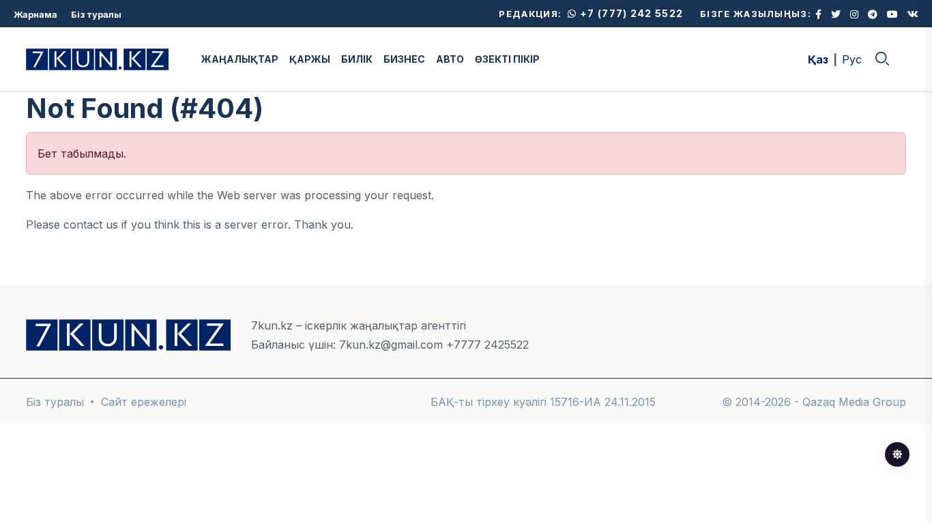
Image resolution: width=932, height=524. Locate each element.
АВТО (450, 59)
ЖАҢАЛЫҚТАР (239, 59)
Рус (852, 59)
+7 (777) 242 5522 (630, 13)
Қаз (818, 59)
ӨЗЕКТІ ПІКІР (507, 59)
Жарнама (35, 14)
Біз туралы (96, 14)
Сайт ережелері (143, 402)
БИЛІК (357, 59)
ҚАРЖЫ (309, 59)
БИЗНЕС (404, 59)
